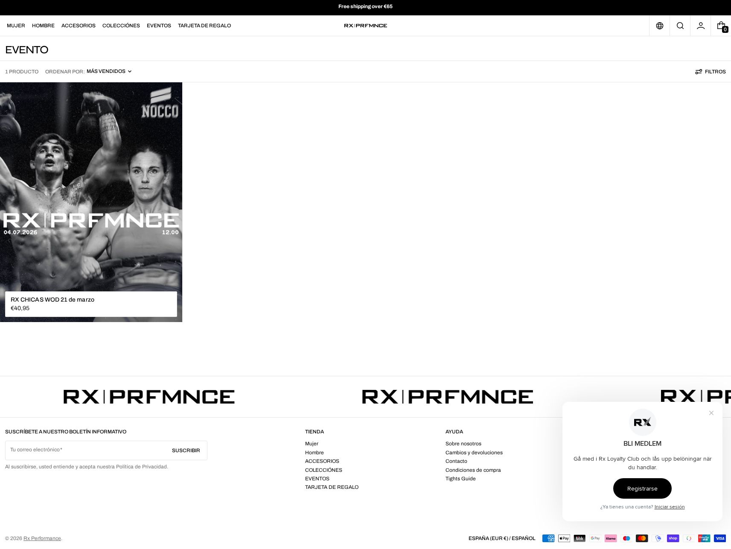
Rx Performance (42, 538)
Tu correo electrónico (35, 450)
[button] (680, 25)
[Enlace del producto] (91, 202)
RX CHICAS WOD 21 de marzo (52, 299)
